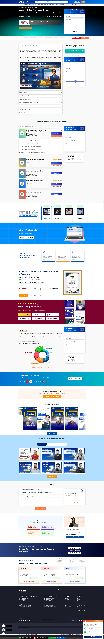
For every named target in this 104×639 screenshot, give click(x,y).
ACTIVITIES (56, 37)
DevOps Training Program (22, 599)
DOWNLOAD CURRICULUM (39, 27)
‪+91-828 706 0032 (72, 357)
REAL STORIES (33, 37)
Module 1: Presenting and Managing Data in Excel (30, 140)
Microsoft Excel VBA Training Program (35, 159)
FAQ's (66, 605)
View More (51, 476)
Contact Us (66, 601)
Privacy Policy (73, 83)
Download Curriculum (76, 378)
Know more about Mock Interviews (40, 367)
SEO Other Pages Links (23, 627)
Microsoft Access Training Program (34, 170)
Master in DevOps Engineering (48, 599)
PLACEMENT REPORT (25, 28)
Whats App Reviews (53, 318)
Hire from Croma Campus (81, 605)
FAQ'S (69, 37)
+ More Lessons (40, 156)
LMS (84, 1)
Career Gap (39, 314)
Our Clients (79, 601)
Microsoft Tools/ (23, 7)
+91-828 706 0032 (72, 156)
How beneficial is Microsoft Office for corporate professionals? (33, 502)
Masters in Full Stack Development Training (50, 606)
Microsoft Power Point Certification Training (36, 191)
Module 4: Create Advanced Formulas (28, 149)
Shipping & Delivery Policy (81, 610)
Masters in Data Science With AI (48, 605)
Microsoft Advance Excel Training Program (36, 130)
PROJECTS (40, 37)
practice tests (76, 37)
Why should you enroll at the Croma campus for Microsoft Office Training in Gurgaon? (37, 499)
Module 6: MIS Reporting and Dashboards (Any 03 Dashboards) (33, 152)
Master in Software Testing (47, 600)
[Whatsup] (3, 629)
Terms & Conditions (68, 606)
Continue (93, 636)
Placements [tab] (52, 444)
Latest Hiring (39, 318)
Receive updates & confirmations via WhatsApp (92, 633)
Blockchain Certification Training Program (25, 606)
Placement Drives (25, 318)
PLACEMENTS (62, 37)
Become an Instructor (80, 604)
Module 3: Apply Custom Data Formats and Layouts (31, 146)
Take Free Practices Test (25, 237)
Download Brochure (80, 607)
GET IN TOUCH (74, 502)
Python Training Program (22, 607)
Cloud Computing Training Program (24, 598)
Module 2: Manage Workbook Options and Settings (31, 143)
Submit (75, 31)
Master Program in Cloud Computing (49, 598)
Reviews (66, 600)
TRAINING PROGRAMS (24, 37)
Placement (78, 599)
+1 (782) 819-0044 (46, 578)
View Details (56, 133)
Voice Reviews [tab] (62, 444)
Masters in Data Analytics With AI (48, 604)
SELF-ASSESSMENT (48, 37)
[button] (72, 55)
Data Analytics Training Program (23, 604)
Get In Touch (23, 295)
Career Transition (25, 314)
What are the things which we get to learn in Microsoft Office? (33, 496)
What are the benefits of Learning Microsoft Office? (31, 489)
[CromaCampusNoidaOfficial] (19, 620)
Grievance (66, 610)
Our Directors (67, 599)
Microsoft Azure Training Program (23, 600)
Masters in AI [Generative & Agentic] (49, 601)
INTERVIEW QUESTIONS (54, 27)
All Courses (77, 1)
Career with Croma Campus (81, 600)
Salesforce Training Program (23, 601)
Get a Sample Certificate (36, 295)
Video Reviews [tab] (42, 444)
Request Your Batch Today (52, 396)
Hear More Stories (52, 433)
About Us (66, 598)
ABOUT (17, 37)
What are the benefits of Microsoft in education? (30, 505)
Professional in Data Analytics (48, 607)
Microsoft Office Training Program (31, 7)
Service (78, 598)
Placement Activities (53, 314)
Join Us (78, 606)
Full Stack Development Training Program (25, 605)
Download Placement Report (74, 536)
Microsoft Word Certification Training (34, 180)
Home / (20, 7)
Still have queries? (41, 508)
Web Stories (67, 604)
